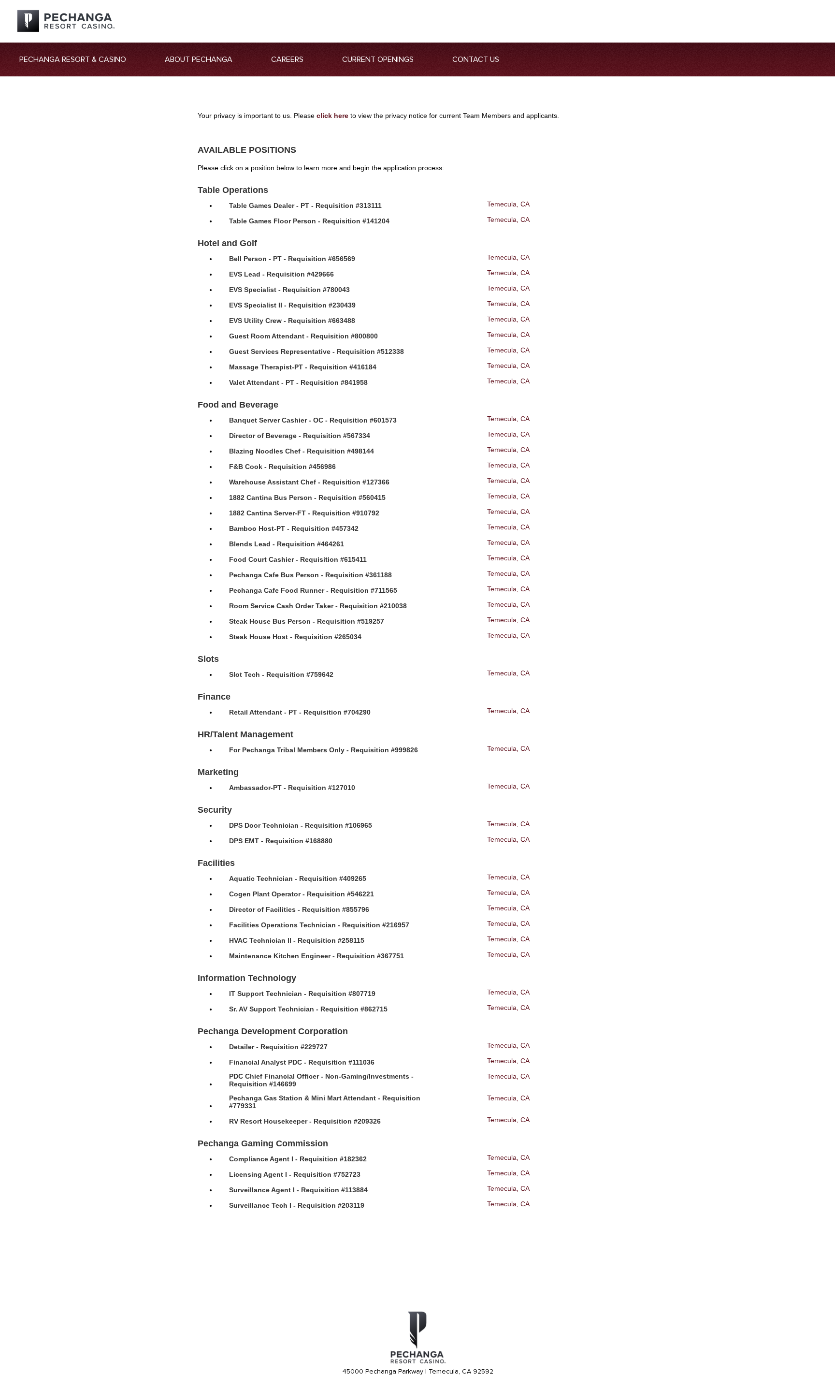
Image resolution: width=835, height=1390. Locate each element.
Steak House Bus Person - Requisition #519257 (306, 621)
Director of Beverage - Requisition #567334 (299, 435)
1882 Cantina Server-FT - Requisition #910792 (304, 513)
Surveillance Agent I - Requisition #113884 (298, 1190)
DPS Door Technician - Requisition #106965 (300, 825)
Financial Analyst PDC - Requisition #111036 (301, 1062)
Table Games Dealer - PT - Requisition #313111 (305, 205)
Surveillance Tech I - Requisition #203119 (296, 1205)
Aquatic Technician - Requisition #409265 (297, 878)
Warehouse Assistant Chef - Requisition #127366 (309, 482)
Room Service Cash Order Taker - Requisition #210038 (318, 606)
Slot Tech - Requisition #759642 (281, 674)
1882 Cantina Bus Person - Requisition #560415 (307, 497)
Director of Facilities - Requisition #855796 (299, 909)
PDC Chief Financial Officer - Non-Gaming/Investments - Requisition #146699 (321, 1080)
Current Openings (378, 59)
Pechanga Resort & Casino (72, 59)
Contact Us (475, 59)
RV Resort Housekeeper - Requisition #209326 (305, 1121)
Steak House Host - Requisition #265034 (295, 637)
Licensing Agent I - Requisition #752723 (294, 1174)
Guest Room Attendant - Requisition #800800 (303, 336)
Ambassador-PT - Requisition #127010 (292, 787)
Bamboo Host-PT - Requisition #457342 (294, 528)
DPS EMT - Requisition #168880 (280, 841)
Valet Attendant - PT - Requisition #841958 (298, 382)
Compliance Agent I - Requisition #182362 (298, 1159)
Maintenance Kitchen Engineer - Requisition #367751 (316, 956)
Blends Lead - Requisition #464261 (286, 544)
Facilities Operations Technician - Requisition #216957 (319, 925)
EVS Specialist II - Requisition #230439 (292, 305)
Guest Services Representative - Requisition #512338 (316, 351)
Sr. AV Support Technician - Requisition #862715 (308, 1009)
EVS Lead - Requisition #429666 (281, 274)
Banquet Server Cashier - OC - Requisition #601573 (313, 420)
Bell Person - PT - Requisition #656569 (292, 259)
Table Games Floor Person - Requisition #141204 (309, 221)
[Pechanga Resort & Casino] (417, 1362)
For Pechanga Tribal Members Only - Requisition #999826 (323, 750)
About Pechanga (198, 59)
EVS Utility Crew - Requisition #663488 (292, 320)
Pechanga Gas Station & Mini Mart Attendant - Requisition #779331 (324, 1102)
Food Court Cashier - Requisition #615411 (298, 559)
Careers (287, 59)
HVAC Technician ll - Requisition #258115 (296, 940)
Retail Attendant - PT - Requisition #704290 (300, 712)
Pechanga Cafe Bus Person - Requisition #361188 (310, 575)
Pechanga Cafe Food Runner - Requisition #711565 (313, 590)
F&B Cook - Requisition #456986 (282, 466)
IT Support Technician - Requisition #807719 (302, 993)
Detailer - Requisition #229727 (278, 1047)
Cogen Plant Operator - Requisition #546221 (301, 894)
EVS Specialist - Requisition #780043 (289, 289)
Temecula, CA (508, 204)
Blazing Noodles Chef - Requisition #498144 (301, 451)
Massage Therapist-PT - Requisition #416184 (302, 367)
